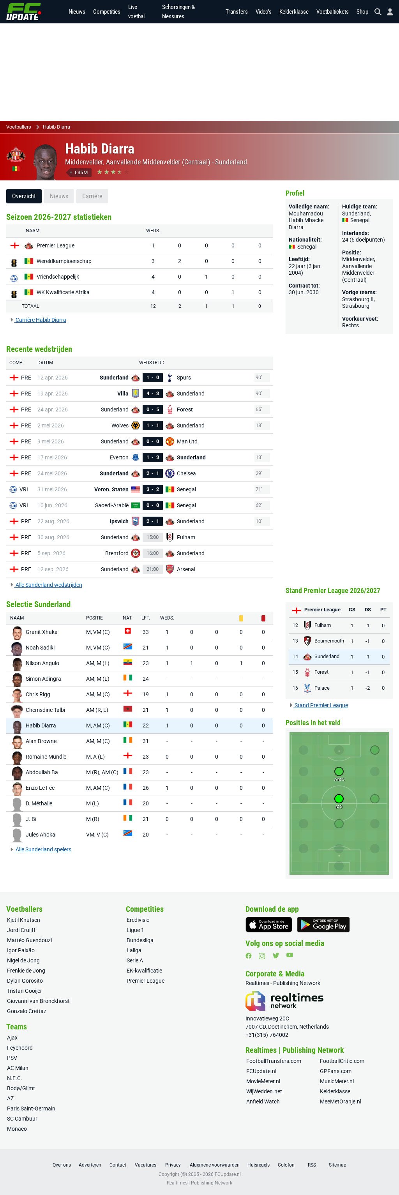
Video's (264, 11)
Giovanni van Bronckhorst (38, 1001)
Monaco (17, 1129)
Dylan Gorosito (25, 981)
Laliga (134, 950)
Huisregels (258, 1165)
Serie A (135, 960)
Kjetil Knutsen (23, 920)
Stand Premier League (320, 705)
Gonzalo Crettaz (26, 1011)
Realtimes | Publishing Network (199, 1183)
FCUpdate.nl (261, 1071)
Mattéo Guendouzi (29, 940)
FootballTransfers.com (273, 1061)
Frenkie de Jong (26, 970)
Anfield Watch (263, 1101)
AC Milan (17, 1068)
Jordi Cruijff (21, 930)
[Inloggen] (387, 12)
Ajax (12, 1037)
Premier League (145, 981)
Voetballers (18, 127)
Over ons (62, 1165)
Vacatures (145, 1165)
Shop (362, 11)
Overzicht (24, 196)
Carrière (92, 196)
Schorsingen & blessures (178, 12)
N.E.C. (14, 1078)
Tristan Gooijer (24, 991)
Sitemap (337, 1165)
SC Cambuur (22, 1119)
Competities (106, 11)
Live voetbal (136, 12)
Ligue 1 (135, 930)
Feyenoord (20, 1048)
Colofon (286, 1165)
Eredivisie (138, 920)
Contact (117, 1165)
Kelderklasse (294, 11)
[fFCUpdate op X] (275, 956)
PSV (12, 1058)
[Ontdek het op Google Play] (323, 924)
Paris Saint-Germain (31, 1108)
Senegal (359, 220)
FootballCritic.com (342, 1061)
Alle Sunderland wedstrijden (48, 585)
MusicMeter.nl (337, 1081)
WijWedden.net (264, 1091)
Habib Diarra (56, 127)
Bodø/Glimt (21, 1088)
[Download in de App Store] (268, 924)
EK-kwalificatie (144, 970)
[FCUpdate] (23, 11)
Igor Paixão (21, 950)
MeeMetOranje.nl (340, 1101)
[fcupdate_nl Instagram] (262, 956)
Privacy (173, 1165)
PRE (26, 377)
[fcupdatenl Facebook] (248, 956)
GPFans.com (335, 1071)
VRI (23, 489)
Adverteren (90, 1165)
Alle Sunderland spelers (42, 849)
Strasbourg (355, 306)
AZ (10, 1098)
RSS (312, 1165)
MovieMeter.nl (263, 1081)
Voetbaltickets (332, 11)
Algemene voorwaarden (215, 1165)
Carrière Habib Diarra (40, 320)
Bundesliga (140, 940)
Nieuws (77, 11)
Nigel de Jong (23, 960)
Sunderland (231, 162)
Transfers (237, 11)
